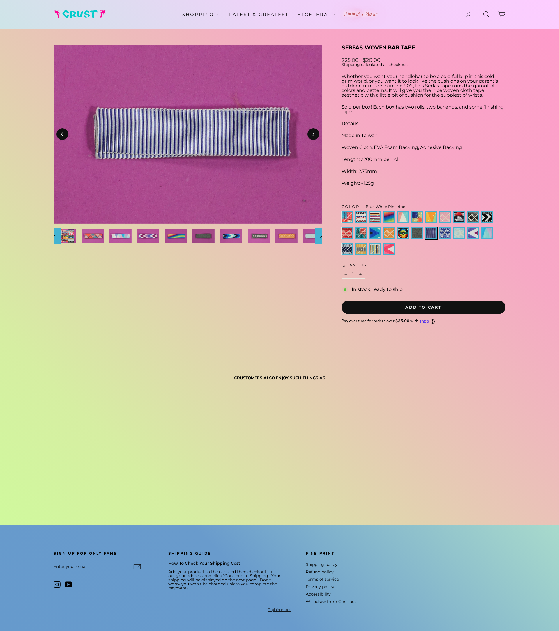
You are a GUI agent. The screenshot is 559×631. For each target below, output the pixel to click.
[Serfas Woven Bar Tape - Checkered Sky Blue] (104, 490)
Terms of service (322, 579)
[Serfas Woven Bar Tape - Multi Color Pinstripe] (144, 490)
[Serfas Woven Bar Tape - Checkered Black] (128, 484)
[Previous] (62, 134)
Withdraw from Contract (331, 601)
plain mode (281, 610)
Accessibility (318, 594)
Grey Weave (417, 233)
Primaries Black (403, 233)
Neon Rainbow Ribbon (389, 217)
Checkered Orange (389, 233)
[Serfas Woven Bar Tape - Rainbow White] (73, 484)
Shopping (199, 14)
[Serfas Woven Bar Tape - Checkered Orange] (65, 490)
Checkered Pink (445, 217)
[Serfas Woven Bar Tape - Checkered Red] (144, 484)
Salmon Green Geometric (361, 233)
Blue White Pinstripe (431, 233)
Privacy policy (320, 586)
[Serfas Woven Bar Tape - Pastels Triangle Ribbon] (120, 490)
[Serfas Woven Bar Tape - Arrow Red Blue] (65, 484)
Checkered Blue (445, 233)
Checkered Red (347, 233)
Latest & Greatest (259, 14)
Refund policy (320, 572)
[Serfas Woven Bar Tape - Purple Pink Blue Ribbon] (89, 484)
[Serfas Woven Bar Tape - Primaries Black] (73, 490)
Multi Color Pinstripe (375, 249)
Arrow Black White (487, 217)
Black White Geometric (459, 217)
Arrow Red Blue (361, 217)
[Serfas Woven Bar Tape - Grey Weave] (81, 490)
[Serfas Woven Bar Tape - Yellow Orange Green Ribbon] (104, 484)
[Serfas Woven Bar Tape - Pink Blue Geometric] (57, 484)
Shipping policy (321, 564)
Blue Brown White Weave (347, 249)
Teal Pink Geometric (417, 217)
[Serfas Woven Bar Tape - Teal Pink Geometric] (97, 484)
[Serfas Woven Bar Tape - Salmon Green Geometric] (152, 484)
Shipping (351, 64)
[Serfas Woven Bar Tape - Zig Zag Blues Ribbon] (57, 490)
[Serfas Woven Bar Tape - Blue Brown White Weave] (128, 490)
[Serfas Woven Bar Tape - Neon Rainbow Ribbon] (81, 484)
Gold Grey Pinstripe (361, 249)
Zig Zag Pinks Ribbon (389, 249)
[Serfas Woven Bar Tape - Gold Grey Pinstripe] (136, 490)
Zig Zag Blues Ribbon (375, 233)
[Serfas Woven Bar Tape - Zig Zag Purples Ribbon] (112, 490)
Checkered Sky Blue (459, 233)
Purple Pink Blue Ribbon (403, 217)
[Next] (313, 134)
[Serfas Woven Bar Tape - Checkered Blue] (97, 490)
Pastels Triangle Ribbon (487, 233)
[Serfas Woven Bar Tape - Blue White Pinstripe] (89, 490)
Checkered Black (473, 217)
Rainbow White (375, 217)
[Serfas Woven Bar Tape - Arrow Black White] (136, 484)
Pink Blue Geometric (347, 217)
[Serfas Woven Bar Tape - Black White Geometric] (120, 484)
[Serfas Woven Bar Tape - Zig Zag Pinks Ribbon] (152, 490)
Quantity (354, 265)
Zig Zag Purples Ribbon (473, 233)
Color (373, 207)
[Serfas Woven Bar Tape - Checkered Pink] (112, 484)
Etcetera (314, 14)
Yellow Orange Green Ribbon (431, 217)
